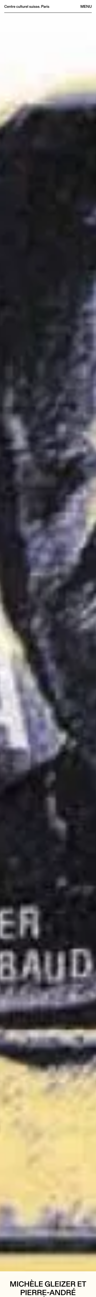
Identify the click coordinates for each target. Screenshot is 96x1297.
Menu (86, 6)
